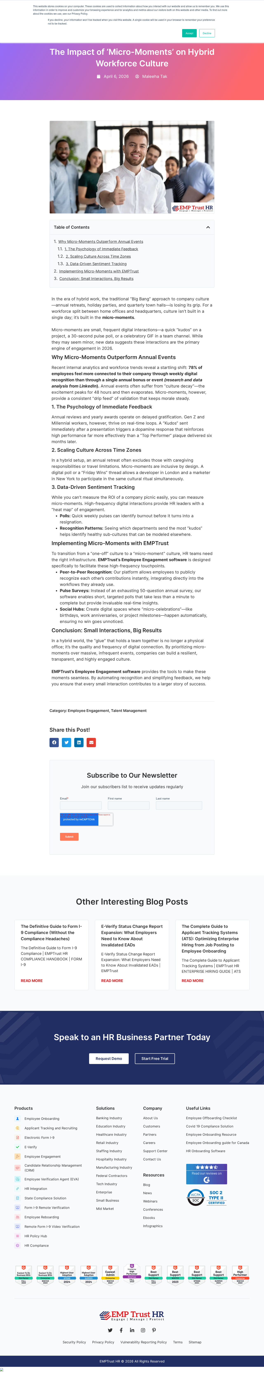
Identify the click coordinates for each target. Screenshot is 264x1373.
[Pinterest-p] (154, 1330)
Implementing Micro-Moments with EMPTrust (99, 271)
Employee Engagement (88, 710)
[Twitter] (110, 1330)
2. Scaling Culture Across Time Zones (98, 256)
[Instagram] (143, 1330)
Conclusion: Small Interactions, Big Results (96, 278)
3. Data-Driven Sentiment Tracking (96, 264)
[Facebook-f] (121, 1330)
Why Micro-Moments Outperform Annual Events (100, 241)
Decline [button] (207, 33)
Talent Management (129, 710)
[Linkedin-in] (132, 1330)
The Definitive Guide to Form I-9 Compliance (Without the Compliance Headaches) (51, 932)
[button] (208, 227)
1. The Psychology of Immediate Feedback (101, 249)
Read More (32, 981)
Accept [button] (189, 33)
